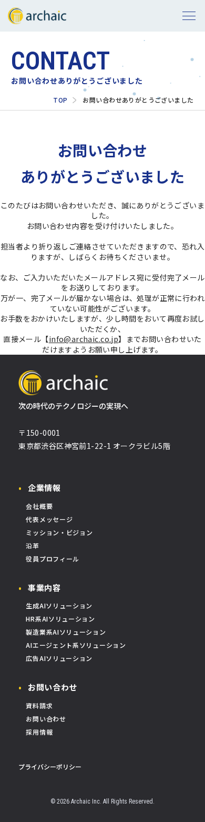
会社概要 (39, 506)
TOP (60, 100)
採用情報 (39, 731)
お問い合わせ (52, 687)
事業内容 (44, 587)
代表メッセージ (49, 519)
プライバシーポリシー (49, 766)
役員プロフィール (52, 558)
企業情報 (44, 487)
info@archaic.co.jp (84, 339)
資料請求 (39, 705)
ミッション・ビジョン (59, 532)
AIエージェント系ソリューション (76, 644)
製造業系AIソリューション (66, 631)
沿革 (32, 545)
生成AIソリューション (59, 605)
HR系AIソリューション (60, 618)
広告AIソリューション (59, 658)
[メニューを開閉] (189, 16)
